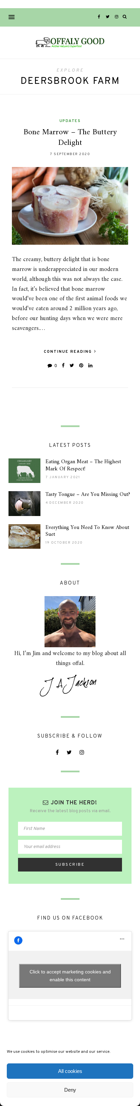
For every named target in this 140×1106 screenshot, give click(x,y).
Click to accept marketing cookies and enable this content (70, 975)
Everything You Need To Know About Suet (87, 531)
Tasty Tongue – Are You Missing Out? (88, 494)
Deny (70, 1090)
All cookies (70, 1071)
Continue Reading (68, 351)
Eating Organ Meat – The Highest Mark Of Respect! (83, 465)
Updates (70, 121)
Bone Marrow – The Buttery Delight (70, 137)
